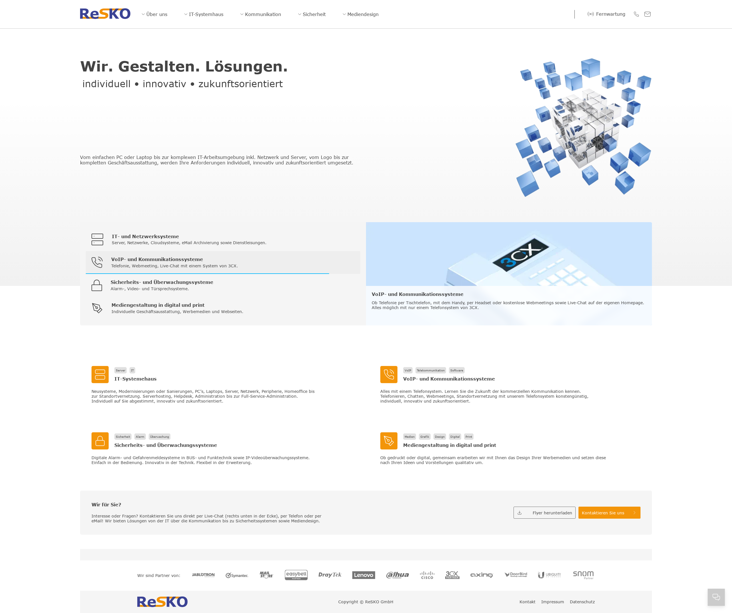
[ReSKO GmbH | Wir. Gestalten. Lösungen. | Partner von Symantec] (237, 575)
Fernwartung (610, 14)
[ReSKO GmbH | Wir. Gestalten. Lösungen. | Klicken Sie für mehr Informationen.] (221, 385)
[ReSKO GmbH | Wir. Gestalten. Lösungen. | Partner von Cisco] (427, 575)
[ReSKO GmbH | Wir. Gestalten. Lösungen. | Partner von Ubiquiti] (549, 576)
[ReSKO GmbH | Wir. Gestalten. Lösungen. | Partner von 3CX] (452, 575)
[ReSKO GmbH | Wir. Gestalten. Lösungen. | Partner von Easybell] (296, 575)
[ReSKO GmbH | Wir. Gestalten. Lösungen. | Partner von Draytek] (330, 575)
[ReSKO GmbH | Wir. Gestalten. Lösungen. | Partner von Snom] (583, 575)
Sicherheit (314, 14)
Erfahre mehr (385, 313)
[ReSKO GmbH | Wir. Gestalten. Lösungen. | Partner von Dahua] (397, 576)
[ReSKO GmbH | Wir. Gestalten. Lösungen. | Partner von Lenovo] (363, 575)
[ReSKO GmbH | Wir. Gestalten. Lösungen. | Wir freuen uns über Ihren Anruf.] (636, 14)
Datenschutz (582, 601)
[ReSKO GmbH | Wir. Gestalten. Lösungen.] (105, 14)
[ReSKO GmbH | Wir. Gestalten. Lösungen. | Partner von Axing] (481, 575)
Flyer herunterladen (552, 512)
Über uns (156, 14)
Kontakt (528, 601)
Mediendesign (363, 14)
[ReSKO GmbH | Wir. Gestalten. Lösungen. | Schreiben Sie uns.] (647, 14)
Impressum (552, 601)
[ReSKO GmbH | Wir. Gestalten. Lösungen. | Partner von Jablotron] (203, 575)
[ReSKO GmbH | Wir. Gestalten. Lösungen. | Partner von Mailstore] (267, 576)
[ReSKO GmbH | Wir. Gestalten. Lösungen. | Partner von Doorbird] (515, 575)
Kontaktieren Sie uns (603, 512)
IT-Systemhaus (206, 14)
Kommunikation (263, 14)
